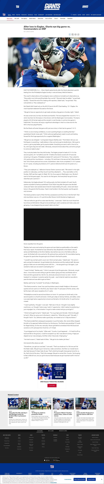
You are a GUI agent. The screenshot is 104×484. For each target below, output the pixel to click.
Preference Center (97, 474)
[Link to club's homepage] (4, 14)
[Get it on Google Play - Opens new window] (57, 461)
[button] (52, 224)
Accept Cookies (91, 479)
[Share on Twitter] (73, 35)
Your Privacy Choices (73, 474)
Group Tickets (80, 454)
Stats (67, 444)
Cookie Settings (85, 474)
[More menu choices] (62, 14)
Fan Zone (7, 447)
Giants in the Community (95, 439)
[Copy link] (78, 34)
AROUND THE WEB (95, 435)
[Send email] (75, 35)
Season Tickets (80, 444)
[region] (52, 479)
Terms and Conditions (7, 474)
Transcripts (19, 449)
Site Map (52, 474)
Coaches (67, 439)
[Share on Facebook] (70, 35)
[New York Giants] (52, 466)
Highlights (31, 439)
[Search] (71, 15)
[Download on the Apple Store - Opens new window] (47, 460)
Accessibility (6, 443)
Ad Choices (61, 474)
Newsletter (19, 446)
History (43, 446)
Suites (80, 452)
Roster (67, 437)
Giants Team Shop (95, 447)
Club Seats (80, 450)
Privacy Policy (6, 440)
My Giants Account (42, 474)
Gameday (43, 440)
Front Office (67, 442)
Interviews (31, 442)
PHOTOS (43, 435)
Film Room (31, 447)
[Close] (101, 479)
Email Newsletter (7, 445)
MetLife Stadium (95, 437)
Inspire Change (95, 442)
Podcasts (31, 450)
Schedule (55, 437)
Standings (67, 446)
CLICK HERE (52, 385)
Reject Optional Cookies (79, 479)
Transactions (67, 449)
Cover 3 (19, 440)
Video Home (31, 437)
